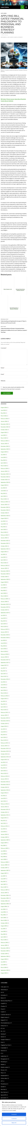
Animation (3, 995)
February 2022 (4, 535)
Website (3, 380)
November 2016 (5, 679)
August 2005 (4, 925)
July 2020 (3, 585)
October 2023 (4, 479)
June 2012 (3, 798)
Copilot (2, 1011)
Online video (4, 1078)
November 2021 (5, 543)
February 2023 (4, 501)
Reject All (14, 1122)
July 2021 (3, 554)
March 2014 (4, 740)
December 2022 (5, 507)
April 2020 (3, 593)
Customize (14, 1118)
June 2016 (3, 684)
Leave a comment (18, 37)
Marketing (3, 1061)
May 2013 (3, 767)
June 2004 (3, 964)
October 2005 (4, 923)
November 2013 (5, 751)
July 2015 (3, 701)
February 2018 (4, 654)
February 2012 (4, 804)
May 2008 (3, 856)
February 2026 (4, 418)
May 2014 (3, 734)
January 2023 (4, 504)
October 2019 (4, 609)
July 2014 (3, 729)
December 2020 (5, 571)
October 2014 (4, 723)
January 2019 (4, 632)
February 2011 (4, 826)
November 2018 (5, 637)
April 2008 (3, 859)
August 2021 (4, 551)
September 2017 (5, 662)
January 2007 (4, 892)
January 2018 (4, 657)
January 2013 (4, 779)
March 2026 (4, 415)
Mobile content (4, 1067)
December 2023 (5, 474)
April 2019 (3, 623)
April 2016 (3, 690)
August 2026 (4, 407)
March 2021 (4, 562)
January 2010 (4, 834)
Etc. (2, 1031)
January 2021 (4, 568)
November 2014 (5, 720)
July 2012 (3, 795)
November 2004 (5, 950)
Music (2, 1072)
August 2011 (4, 817)
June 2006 (3, 912)
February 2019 (4, 629)
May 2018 (3, 646)
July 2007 (3, 876)
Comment (4, 348)
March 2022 (4, 532)
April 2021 (3, 560)
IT (1, 1053)
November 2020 (5, 573)
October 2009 (4, 837)
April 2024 (3, 463)
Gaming (3, 1034)
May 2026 (3, 413)
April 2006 (3, 917)
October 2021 (4, 546)
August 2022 (4, 518)
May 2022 (3, 526)
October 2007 (4, 867)
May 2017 (3, 670)
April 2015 (3, 706)
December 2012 (5, 781)
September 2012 (5, 790)
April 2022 (3, 529)
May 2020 (3, 590)
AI (1, 992)
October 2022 (4, 512)
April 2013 (3, 770)
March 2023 (4, 499)
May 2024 (3, 460)
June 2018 (3, 643)
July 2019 (3, 615)
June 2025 (3, 435)
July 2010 (3, 828)
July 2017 (3, 668)
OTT (2, 1081)
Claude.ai (3, 1006)
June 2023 (3, 490)
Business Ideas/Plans (6, 1000)
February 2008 (4, 862)
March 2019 (4, 626)
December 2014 (5, 718)
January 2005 (4, 945)
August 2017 (4, 665)
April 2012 (3, 801)
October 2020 (4, 576)
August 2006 (4, 906)
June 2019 (3, 618)
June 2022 (3, 524)
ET (1, 1028)
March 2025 (4, 438)
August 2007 (4, 873)
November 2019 (5, 607)
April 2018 (3, 648)
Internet (3, 1050)
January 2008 (4, 865)
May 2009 (3, 845)
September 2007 (5, 870)
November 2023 (5, 476)
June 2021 (3, 557)
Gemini (2, 1036)
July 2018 (3, 640)
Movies (2, 1070)
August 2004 (4, 959)
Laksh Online (5, 7)
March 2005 (4, 939)
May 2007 (3, 881)
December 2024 (5, 446)
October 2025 (4, 429)
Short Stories (4, 1092)
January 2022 (4, 537)
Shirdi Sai (3, 1089)
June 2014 (3, 731)
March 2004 (4, 967)
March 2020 (4, 596)
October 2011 (4, 812)
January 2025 (4, 443)
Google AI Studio (5, 1039)
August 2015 (4, 698)
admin (11, 37)
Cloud (2, 1009)
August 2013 (4, 759)
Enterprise (3, 1025)
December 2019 (5, 604)
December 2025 (5, 424)
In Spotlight (3, 1047)
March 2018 (4, 651)
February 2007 (4, 889)
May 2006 (3, 914)
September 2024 (5, 449)
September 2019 (5, 612)
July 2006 (3, 909)
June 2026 (3, 410)
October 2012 (4, 787)
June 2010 (3, 831)
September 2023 (5, 482)
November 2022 (5, 510)
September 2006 (5, 903)
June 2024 (3, 457)
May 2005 (3, 934)
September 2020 (5, 579)
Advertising (3, 989)
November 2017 (5, 659)
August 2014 (4, 726)
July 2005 (3, 928)
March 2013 (4, 773)
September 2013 (5, 756)
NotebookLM (4, 1075)
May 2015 (3, 704)
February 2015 (4, 712)
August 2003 (4, 973)
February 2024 (4, 468)
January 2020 (4, 601)
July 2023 (3, 488)
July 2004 (3, 962)
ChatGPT (3, 1003)
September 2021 (5, 548)
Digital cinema (4, 1017)
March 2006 (4, 920)
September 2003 (5, 970)
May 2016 (3, 687)
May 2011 (3, 820)
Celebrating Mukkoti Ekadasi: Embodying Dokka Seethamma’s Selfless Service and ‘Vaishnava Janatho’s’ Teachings (14, 329)
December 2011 (5, 809)
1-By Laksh (3, 13)
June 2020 (3, 587)
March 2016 (4, 693)
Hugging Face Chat (5, 1045)
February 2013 (4, 776)
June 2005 (3, 931)
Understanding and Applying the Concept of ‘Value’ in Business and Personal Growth (13, 321)
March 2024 (4, 465)
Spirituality (3, 1097)
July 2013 (3, 762)
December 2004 (5, 948)
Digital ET (3, 1020)
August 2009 (4, 842)
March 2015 (4, 709)
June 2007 (3, 878)
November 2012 (5, 784)
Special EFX (3, 1095)
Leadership (3, 1056)
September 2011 (5, 815)
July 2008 (3, 851)
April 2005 (3, 937)
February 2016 (4, 695)
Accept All (14, 1114)
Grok (2, 1042)
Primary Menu (26, 7)
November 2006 (5, 898)
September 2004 (5, 956)
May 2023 (3, 493)
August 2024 (4, 451)
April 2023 (3, 496)
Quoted (2, 1086)
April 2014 (3, 737)
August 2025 (4, 432)
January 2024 (4, 471)
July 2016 (3, 682)
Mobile (2, 1064)
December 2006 (5, 895)
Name (3, 367)
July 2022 (3, 521)
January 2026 (4, 421)
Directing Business (5, 1023)
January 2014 (4, 745)
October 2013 (4, 754)
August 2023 (4, 485)
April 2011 (3, 823)
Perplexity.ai (4, 1083)
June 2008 (3, 853)
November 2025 (5, 427)
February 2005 (4, 942)
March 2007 (4, 887)
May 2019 (3, 621)
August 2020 (4, 582)
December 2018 (5, 634)
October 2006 (4, 901)
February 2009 (4, 848)
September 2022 (5, 515)
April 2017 (3, 673)
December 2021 (5, 540)
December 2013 (5, 748)
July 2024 (3, 454)
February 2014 (4, 743)
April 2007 (3, 884)
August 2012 (4, 792)
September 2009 (5, 840)
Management (4, 1059)
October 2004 (4, 953)
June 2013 (3, 765)
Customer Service (5, 1014)
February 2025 (4, 440)
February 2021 (4, 565)
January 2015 (4, 715)
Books (2, 998)
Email (2, 374)
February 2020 (4, 598)
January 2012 (4, 806)
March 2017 (4, 676)
